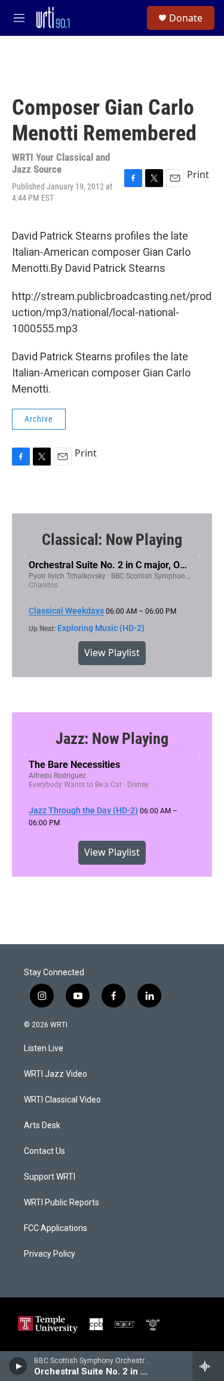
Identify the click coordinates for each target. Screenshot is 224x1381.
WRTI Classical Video (62, 1099)
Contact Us (44, 1151)
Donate (185, 18)
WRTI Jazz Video (55, 1074)
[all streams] (208, 1366)
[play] (18, 1366)
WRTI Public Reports (61, 1202)
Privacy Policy (49, 1254)
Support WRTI (49, 1176)
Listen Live (43, 1048)
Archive (38, 419)
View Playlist (112, 652)
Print (198, 174)
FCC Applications (55, 1228)
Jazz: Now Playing (112, 739)
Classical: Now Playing (112, 540)
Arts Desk (42, 1125)
